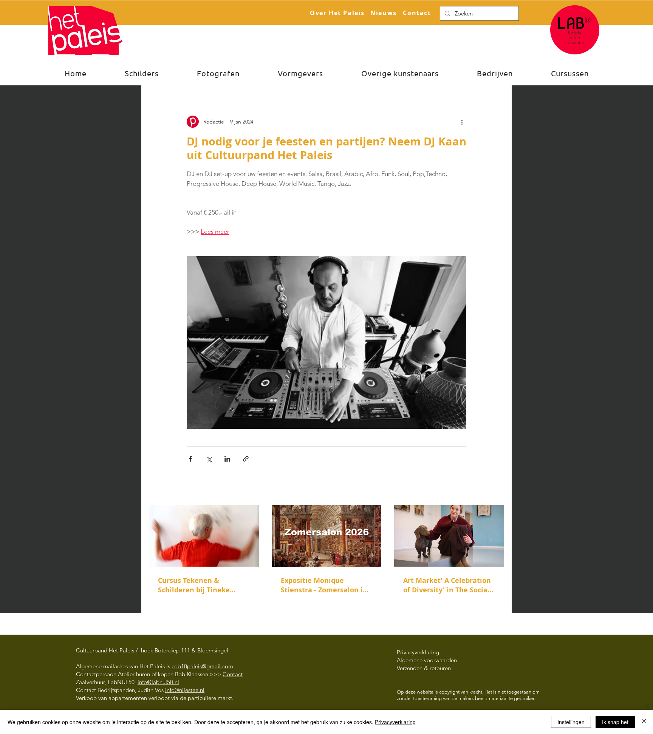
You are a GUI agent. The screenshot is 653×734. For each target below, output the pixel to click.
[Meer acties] (461, 121)
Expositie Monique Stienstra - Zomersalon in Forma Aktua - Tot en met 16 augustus (324, 585)
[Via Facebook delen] (190, 458)
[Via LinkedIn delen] (227, 458)
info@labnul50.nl (158, 682)
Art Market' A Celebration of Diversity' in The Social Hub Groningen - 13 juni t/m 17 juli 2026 (447, 585)
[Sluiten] (643, 722)
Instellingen (571, 722)
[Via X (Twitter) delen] (208, 458)
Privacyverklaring (395, 722)
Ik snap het (615, 722)
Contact (233, 674)
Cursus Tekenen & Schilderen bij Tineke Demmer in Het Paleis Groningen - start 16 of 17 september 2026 (201, 585)
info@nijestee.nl (184, 690)
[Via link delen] (245, 458)
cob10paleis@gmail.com (202, 666)
